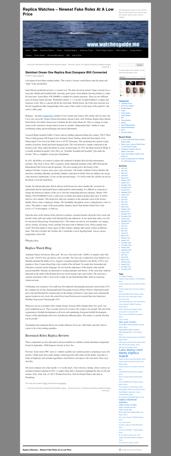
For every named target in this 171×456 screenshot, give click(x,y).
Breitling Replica (71, 50)
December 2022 (126, 185)
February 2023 (125, 180)
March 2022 (125, 207)
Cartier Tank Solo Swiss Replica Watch (130, 309)
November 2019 (126, 269)
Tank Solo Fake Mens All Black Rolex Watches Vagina (46, 64)
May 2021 (124, 231)
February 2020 (125, 262)
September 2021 (126, 221)
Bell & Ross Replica (127, 106)
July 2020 (124, 255)
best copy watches (124, 299)
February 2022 (125, 209)
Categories (124, 101)
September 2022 (126, 192)
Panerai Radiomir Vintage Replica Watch (131, 387)
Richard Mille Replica (55, 55)
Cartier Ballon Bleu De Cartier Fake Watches (132, 302)
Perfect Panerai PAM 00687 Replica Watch (131, 397)
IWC (68, 55)
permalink (62, 383)
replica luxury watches (128, 404)
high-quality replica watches (129, 329)
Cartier (59, 50)
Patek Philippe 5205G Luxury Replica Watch (132, 389)
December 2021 (126, 214)
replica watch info (125, 409)
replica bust (48, 115)
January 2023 (125, 182)
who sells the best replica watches (129, 442)
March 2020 (125, 259)
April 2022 (124, 204)
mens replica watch (129, 354)
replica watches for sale (127, 407)
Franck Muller (39, 55)
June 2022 (124, 199)
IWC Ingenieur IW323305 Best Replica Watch (132, 342)
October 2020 (125, 247)
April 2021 (124, 233)
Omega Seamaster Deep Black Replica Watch (132, 359)
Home (28, 50)
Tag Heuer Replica (47, 50)
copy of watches (123, 319)
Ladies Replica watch (131, 350)
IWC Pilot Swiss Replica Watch (128, 347)
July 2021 (124, 226)
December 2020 (126, 243)
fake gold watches (127, 321)
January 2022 (125, 211)
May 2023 (124, 173)
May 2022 (124, 202)
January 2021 (125, 240)
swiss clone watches (125, 422)
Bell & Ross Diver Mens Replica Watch (130, 296)
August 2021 (125, 223)
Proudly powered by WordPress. (132, 450)
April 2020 (124, 257)
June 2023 (124, 170)
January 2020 (125, 264)
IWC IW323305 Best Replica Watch (129, 345)
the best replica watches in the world (129, 435)
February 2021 (125, 238)
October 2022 (125, 190)
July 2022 (124, 197)
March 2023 (125, 178)
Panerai (29, 55)
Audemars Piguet (86, 50)
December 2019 (126, 267)
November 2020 (126, 245)
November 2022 (126, 187)
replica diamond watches (128, 401)
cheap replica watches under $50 (128, 312)
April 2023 (124, 175)
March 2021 (125, 235)
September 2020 (126, 250)
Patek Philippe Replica (104, 50)
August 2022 (125, 195)
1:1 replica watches (126, 276)
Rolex (35, 50)
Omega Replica (136, 50)
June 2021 (124, 228)
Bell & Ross (77, 55)
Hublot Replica (121, 50)
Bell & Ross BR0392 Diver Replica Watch (131, 294)
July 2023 (124, 168)
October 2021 (125, 219)
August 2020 (125, 252)
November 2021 (126, 216)
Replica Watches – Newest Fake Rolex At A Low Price (68, 11)
